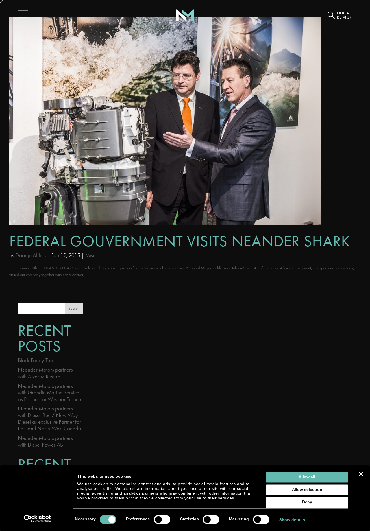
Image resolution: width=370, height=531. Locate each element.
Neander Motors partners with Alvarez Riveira (45, 373)
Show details (292, 520)
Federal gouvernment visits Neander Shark (179, 241)
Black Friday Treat (37, 360)
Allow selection (307, 490)
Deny (307, 502)
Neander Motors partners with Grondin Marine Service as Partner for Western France (49, 392)
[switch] (162, 519)
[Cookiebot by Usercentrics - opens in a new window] (37, 518)
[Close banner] (361, 474)
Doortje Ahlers (31, 255)
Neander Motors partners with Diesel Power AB (45, 441)
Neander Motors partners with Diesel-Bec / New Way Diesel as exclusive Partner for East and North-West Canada (49, 418)
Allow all (307, 477)
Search (74, 308)
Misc (90, 255)
